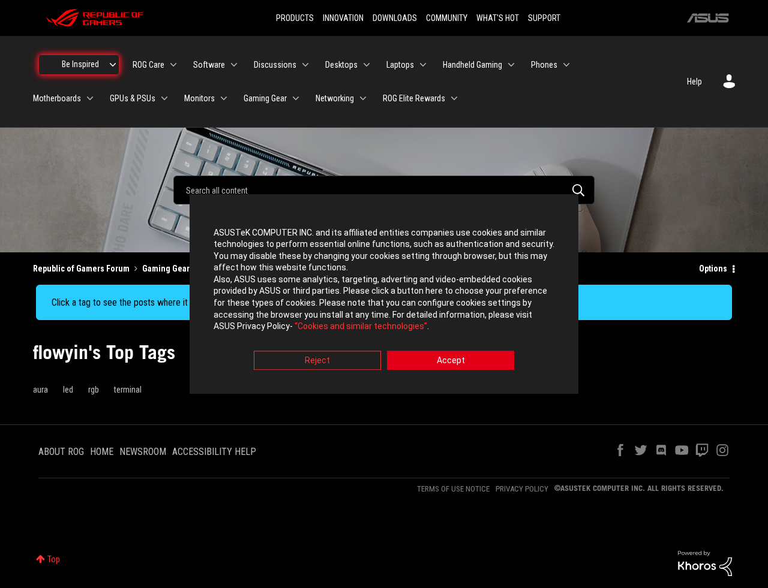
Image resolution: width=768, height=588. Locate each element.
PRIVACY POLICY (522, 488)
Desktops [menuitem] (341, 65)
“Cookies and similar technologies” (361, 326)
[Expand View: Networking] (363, 98)
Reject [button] (317, 360)
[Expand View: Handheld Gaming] (511, 64)
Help (694, 81)
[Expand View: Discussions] (305, 64)
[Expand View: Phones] (566, 64)
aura (40, 389)
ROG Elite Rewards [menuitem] (414, 98)
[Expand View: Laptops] (423, 64)
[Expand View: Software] (234, 64)
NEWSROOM (142, 451)
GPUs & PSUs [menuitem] (132, 98)
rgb (93, 389)
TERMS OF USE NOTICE (453, 488)
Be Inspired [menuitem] (80, 64)
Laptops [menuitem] (400, 65)
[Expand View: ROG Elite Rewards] (454, 98)
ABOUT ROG (61, 451)
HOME (101, 451)
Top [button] (53, 559)
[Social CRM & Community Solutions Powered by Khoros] (705, 563)
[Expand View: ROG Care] (173, 64)
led (68, 389)
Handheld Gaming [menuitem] (472, 65)
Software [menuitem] (209, 65)
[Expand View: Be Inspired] (113, 65)
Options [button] (713, 268)
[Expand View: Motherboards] (90, 98)
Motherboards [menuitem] (57, 98)
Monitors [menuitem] (199, 98)
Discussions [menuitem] (275, 65)
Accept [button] (451, 360)
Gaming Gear (166, 268)
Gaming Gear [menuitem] (265, 98)
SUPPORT (544, 18)
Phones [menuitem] (544, 65)
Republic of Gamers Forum (81, 268)
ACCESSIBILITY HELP (214, 451)
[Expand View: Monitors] (224, 98)
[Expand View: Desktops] (367, 64)
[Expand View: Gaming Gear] (296, 98)
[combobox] (384, 190)
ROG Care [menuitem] (148, 65)
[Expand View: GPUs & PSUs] (164, 98)
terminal (128, 389)
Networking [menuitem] (335, 98)
